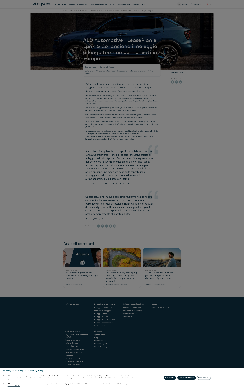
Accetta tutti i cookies (187, 377)
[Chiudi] (241, 377)
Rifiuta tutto (169, 377)
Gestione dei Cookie (14, 386)
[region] (122, 378)
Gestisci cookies (203, 377)
